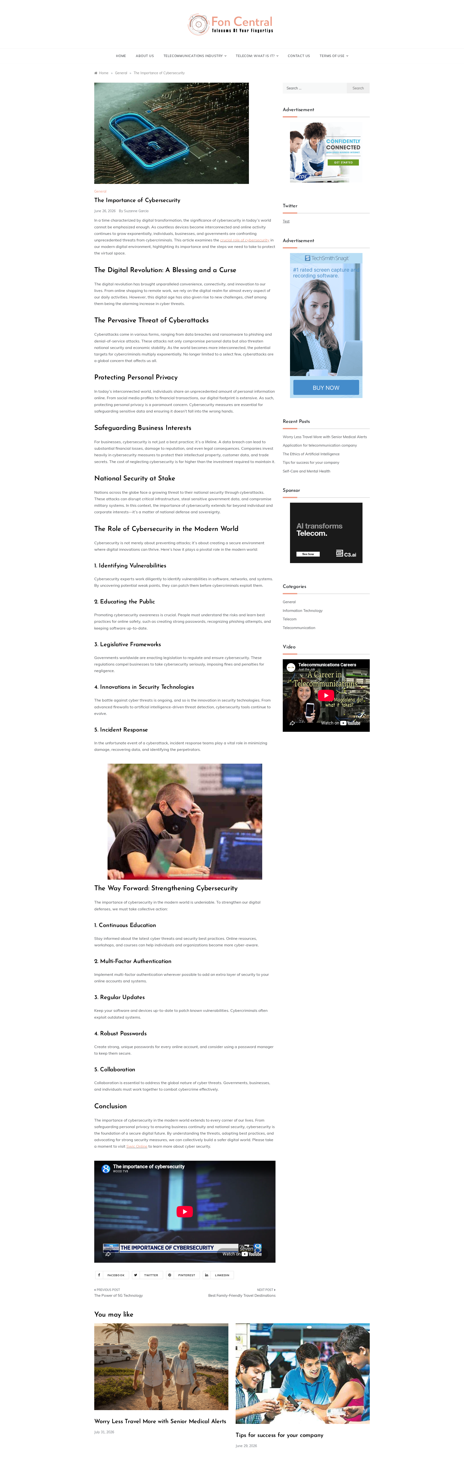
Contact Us (299, 56)
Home (121, 56)
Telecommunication (299, 627)
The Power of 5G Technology (118, 1295)
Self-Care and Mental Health (306, 471)
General (100, 191)
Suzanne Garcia (136, 211)
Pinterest (187, 1275)
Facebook (116, 1275)
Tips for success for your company (311, 462)
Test (286, 221)
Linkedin (222, 1275)
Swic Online (136, 1146)
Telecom (290, 619)
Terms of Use (332, 56)
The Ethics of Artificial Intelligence (311, 454)
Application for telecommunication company (320, 445)
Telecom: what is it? (255, 56)
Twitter (151, 1275)
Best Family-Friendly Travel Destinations (242, 1295)
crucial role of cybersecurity (244, 240)
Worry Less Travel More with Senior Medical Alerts (325, 437)
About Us (145, 56)
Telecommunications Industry (193, 56)
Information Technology (303, 610)
